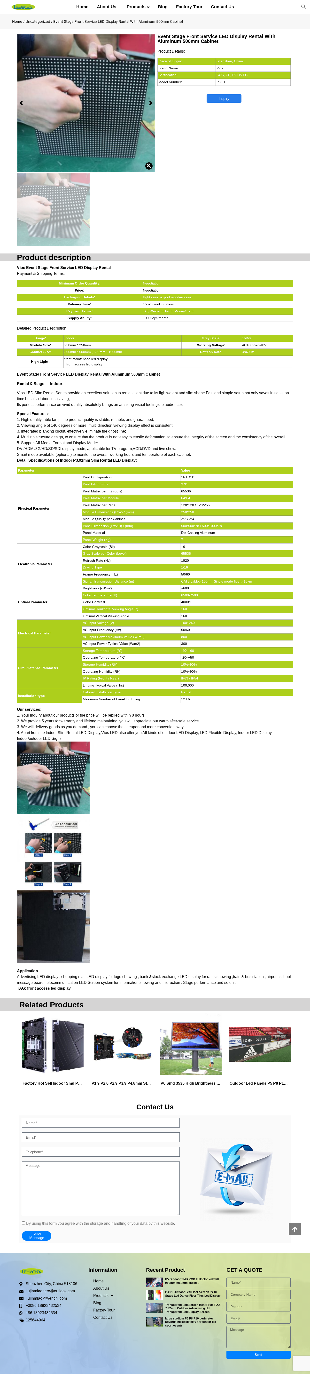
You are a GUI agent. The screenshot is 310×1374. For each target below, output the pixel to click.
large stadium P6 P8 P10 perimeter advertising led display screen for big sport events (190, 1322)
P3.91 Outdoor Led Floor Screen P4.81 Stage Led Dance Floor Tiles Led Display (193, 1293)
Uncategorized (37, 21)
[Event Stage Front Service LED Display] (86, 103)
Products (136, 6)
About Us (106, 6)
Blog (163, 6)
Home (82, 6)
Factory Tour (189, 6)
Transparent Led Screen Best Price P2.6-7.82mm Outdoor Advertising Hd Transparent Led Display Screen (193, 1308)
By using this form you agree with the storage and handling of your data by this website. (100, 1223)
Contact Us (222, 6)
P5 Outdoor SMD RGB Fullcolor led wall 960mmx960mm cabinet (192, 1281)
